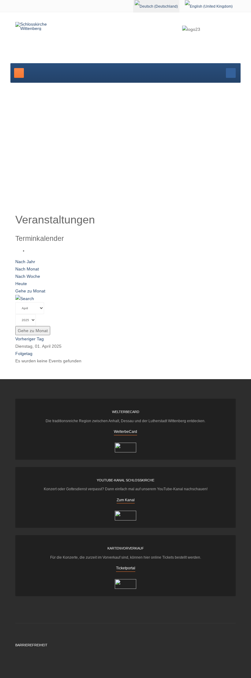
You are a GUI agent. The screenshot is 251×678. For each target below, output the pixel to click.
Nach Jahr (25, 261)
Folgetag (23, 353)
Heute (21, 283)
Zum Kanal (126, 500)
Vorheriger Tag (29, 338)
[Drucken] (29, 250)
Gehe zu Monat (30, 290)
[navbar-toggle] (19, 73)
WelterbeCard (125, 432)
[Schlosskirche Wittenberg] (39, 26)
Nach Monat (27, 268)
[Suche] (24, 298)
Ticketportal (125, 568)
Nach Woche (27, 276)
